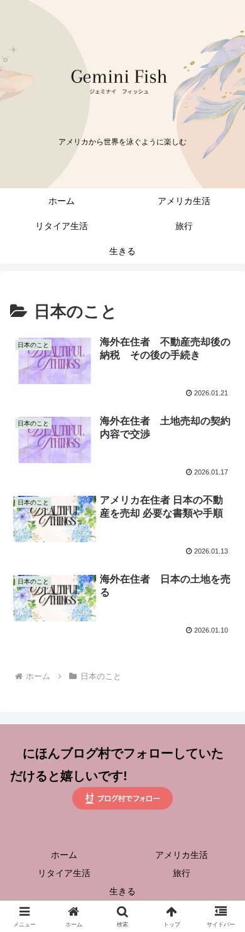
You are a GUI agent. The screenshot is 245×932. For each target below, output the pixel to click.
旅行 (181, 873)
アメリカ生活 (181, 855)
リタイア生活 (64, 873)
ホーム (64, 855)
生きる (122, 891)
